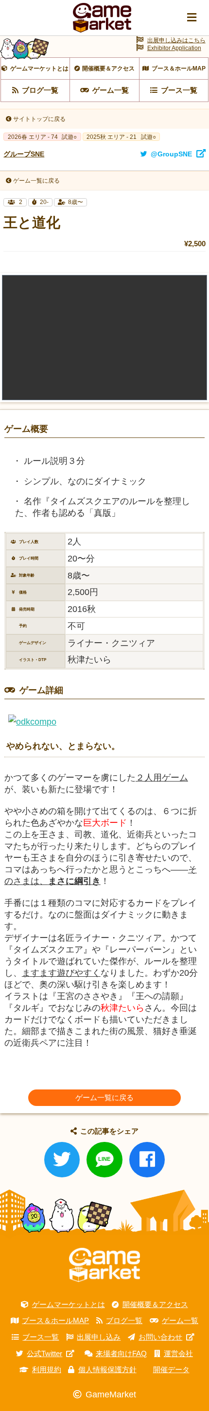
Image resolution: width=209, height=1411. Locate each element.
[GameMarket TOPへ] (104, 1265)
